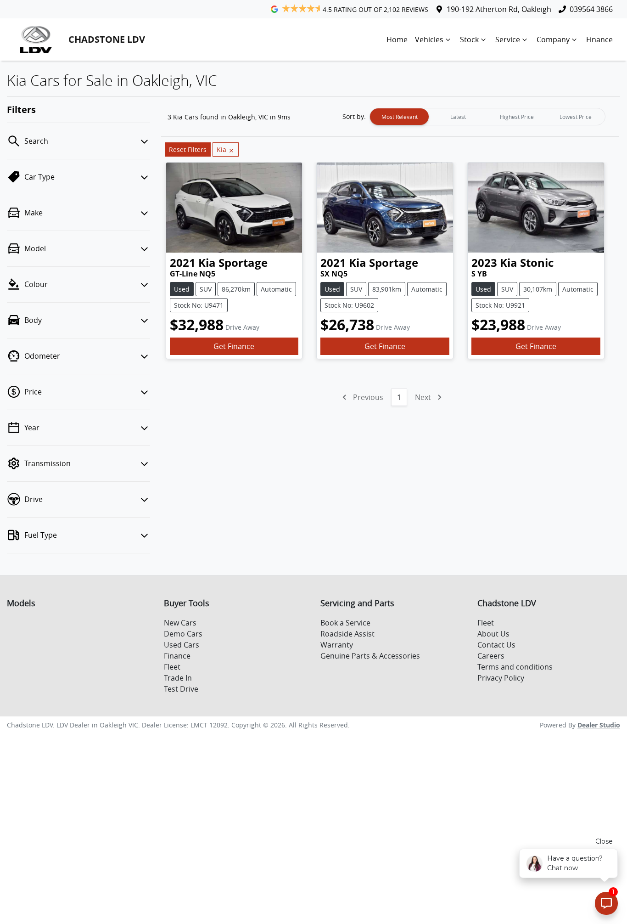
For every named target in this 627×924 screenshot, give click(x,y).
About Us (493, 634)
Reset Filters (188, 149)
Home (397, 39)
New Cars (180, 623)
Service (507, 39)
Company (553, 39)
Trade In (178, 678)
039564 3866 (591, 9)
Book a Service (345, 623)
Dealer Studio (598, 725)
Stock (469, 39)
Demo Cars (183, 634)
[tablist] (487, 116)
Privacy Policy (500, 678)
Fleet (172, 667)
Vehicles (429, 39)
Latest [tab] (458, 116)
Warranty (336, 645)
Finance (599, 39)
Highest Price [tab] (517, 116)
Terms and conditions (515, 667)
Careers (490, 656)
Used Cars (181, 645)
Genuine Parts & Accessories (370, 656)
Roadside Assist (347, 634)
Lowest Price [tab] (576, 116)
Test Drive (181, 689)
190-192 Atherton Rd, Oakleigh (499, 9)
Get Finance (233, 346)
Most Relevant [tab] (399, 116)
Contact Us (496, 645)
